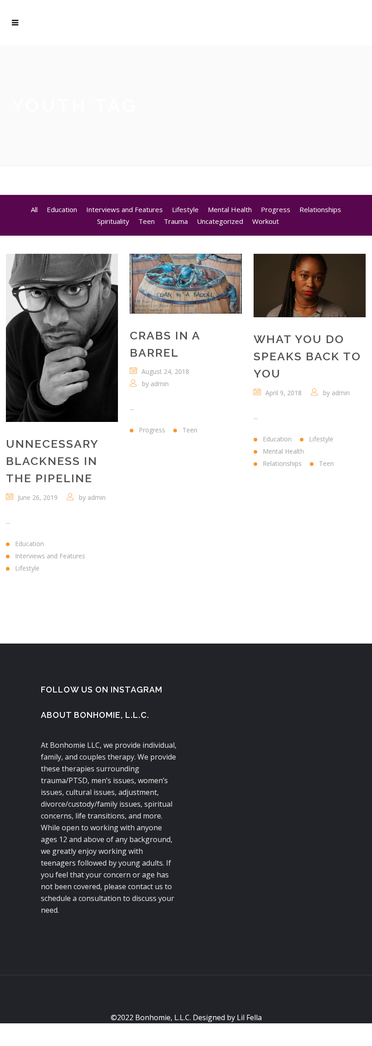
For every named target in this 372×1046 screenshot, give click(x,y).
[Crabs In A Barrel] (186, 284)
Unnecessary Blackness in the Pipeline (52, 461)
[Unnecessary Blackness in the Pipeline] (62, 338)
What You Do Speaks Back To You (307, 356)
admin (97, 497)
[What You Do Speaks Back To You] (310, 285)
